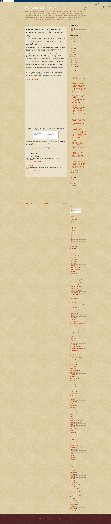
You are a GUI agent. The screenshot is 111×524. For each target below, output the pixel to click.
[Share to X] (47, 148)
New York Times (73, 428)
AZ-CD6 (71, 238)
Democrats (72, 334)
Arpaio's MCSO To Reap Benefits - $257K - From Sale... (78, 139)
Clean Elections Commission (76, 323)
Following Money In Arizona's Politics (78, 354)
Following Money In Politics (76, 357)
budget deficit (73, 500)
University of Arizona (74, 491)
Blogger (69, 518)
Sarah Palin (72, 457)
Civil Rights (72, 319)
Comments (74, 211)
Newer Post (28, 203)
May (74, 72)
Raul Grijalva (72, 439)
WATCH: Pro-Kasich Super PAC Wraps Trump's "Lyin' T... (79, 79)
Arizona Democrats (74, 280)
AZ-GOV (72, 248)
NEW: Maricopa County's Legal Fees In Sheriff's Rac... (79, 135)
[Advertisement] (46, 189)
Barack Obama (73, 300)
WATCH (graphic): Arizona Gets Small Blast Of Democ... (79, 114)
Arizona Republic (73, 284)
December (75, 58)
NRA (71, 416)
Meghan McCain (73, 411)
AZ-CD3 (71, 232)
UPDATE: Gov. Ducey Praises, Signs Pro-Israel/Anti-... (79, 111)
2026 (72, 37)
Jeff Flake (72, 382)
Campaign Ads (73, 313)
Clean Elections (73, 321)
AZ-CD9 (71, 244)
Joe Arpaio (72, 388)
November (75, 60)
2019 (72, 50)
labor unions (72, 508)
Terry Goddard (73, 472)
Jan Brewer (72, 376)
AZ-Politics (72, 254)
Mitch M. (32, 165)
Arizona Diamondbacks (75, 282)
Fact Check (72, 344)
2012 (72, 181)
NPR (71, 414)
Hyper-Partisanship (74, 370)
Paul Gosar (72, 432)
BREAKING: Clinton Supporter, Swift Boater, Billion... (79, 108)
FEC (71, 342)
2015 (72, 175)
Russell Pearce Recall (75, 447)
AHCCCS (72, 223)
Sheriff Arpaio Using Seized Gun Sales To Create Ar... (79, 128)
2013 (72, 179)
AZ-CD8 (71, 242)
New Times (72, 426)
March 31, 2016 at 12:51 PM (36, 161)
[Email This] (44, 148)
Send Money (72, 459)
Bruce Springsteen (74, 309)
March (74, 77)
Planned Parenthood (74, 436)
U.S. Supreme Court (74, 484)
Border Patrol (73, 307)
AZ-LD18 (72, 250)
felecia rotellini (73, 504)
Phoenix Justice (33, 156)
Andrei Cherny (73, 273)
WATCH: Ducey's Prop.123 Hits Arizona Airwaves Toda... (79, 89)
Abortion (71, 265)
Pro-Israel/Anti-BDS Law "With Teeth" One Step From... (79, 132)
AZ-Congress (73, 246)
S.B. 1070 (72, 451)
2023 (72, 41)
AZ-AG (71, 225)
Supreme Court (73, 468)
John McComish (73, 393)
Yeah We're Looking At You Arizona (77, 495)
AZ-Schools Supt (73, 255)
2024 (72, 39)
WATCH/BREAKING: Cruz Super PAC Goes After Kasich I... (78, 96)
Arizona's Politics (41, 7)
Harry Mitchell (73, 366)
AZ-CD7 (71, 240)
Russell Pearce (73, 445)
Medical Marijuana (74, 409)
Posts (73, 209)
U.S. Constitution (73, 480)
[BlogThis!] (45, 148)
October (74, 62)
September (75, 64)
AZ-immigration (73, 263)
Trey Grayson (73, 478)
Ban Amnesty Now (74, 298)
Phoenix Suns (73, 434)
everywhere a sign (74, 502)
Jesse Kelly (72, 384)
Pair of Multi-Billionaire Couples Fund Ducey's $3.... (79, 92)
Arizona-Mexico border (75, 292)
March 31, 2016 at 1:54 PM (35, 170)
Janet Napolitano (73, 378)
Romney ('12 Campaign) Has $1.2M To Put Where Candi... (79, 167)
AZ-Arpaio (72, 227)
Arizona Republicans (74, 288)
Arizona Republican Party (75, 286)
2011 (72, 183)
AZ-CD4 (71, 234)
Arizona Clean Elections (75, 279)
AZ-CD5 (71, 236)
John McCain (73, 391)
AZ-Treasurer (73, 259)
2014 (72, 177)
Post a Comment (31, 173)
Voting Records (73, 493)
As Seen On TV (73, 294)
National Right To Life (74, 422)
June (74, 70)
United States (73, 490)
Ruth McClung (73, 449)
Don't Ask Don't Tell (74, 336)
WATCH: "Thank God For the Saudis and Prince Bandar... (79, 83)
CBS (71, 311)
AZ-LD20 (72, 252)
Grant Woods (73, 362)
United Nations (73, 488)
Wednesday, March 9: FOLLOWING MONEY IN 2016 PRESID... (78, 143)
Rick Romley (72, 443)
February (75, 170)
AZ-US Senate (73, 261)
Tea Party (72, 470)
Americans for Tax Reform (75, 269)
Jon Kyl (71, 395)
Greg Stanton (73, 364)
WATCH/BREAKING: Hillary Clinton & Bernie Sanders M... (78, 125)
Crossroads (72, 327)
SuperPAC (72, 466)
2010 (72, 185)
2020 (72, 48)
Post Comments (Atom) (36, 206)
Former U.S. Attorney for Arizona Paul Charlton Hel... (79, 160)
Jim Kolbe (72, 386)
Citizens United (73, 317)
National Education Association (76, 420)
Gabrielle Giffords (73, 361)
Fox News (72, 359)
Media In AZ (72, 405)
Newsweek (72, 430)
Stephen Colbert (73, 465)
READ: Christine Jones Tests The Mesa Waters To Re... (78, 100)
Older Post (63, 203)
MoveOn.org (72, 413)
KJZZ (71, 397)
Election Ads (72, 340)
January (74, 172)
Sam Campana (73, 455)
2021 (72, 46)
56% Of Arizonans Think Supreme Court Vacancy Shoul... (78, 156)
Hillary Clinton (73, 368)
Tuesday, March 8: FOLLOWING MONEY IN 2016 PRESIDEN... (78, 148)
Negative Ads (73, 424)
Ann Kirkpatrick (73, 275)
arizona (71, 498)
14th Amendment (73, 219)
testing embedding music (77, 117)
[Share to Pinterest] (50, 148)
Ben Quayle (72, 302)
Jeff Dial (71, 380)
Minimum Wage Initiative (32, 79)
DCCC (71, 329)
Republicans (72, 441)
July (74, 68)
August (74, 66)
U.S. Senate (72, 482)
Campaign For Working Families (77, 315)
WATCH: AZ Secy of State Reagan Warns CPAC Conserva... (78, 152)
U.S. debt (72, 486)
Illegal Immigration (74, 372)
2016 (72, 56)
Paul (72, 30)
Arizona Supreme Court (75, 290)
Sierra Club (72, 461)
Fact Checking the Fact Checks (77, 352)
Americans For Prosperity (75, 267)
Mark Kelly (72, 403)
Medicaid (72, 407)
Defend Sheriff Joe (74, 332)
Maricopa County (73, 401)
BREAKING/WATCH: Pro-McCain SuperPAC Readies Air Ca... (78, 104)
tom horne (72, 510)
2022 (72, 44)
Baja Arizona (72, 296)
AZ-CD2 (71, 230)
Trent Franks (72, 476)
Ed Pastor (72, 338)
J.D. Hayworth (73, 374)
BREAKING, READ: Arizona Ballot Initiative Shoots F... (78, 86)
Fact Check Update (74, 350)
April (74, 75)
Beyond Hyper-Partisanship (76, 304)
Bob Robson (72, 305)
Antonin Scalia (73, 277)
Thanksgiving (73, 474)
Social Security (73, 463)
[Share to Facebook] (48, 148)
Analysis (72, 271)
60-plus (71, 221)
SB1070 (71, 453)
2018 (72, 52)
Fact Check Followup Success (76, 348)
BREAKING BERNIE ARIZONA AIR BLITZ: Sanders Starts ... (79, 120)
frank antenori (73, 506)
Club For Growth (73, 325)
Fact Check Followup (74, 346)
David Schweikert (73, 330)
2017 (72, 54)
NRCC (71, 418)
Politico (71, 438)
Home (46, 203)
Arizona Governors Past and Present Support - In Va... (78, 164)
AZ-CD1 (71, 228)
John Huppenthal (73, 389)
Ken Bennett (72, 399)
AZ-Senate (72, 257)
